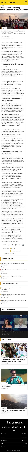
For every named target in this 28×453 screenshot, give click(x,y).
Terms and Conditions (22, 434)
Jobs (2, 443)
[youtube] (13, 427)
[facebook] (24, 427)
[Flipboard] (21, 427)
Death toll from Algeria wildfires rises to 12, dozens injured (13, 411)
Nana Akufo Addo (9, 253)
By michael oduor (5, 36)
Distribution (3, 440)
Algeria (4, 408)
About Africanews (5, 434)
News (2, 6)
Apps (26, 443)
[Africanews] (9, 2)
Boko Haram (5, 357)
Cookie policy (24, 437)
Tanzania (4, 382)
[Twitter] (17, 427)
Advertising (24, 440)
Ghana (4, 28)
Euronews (25, 447)
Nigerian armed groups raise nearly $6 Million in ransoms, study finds (13, 360)
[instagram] (14, 429)
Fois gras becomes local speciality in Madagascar (12, 276)
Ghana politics (15, 251)
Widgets (3, 447)
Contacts (3, 437)
